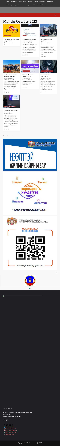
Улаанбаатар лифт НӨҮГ (9, 42)
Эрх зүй (36, 1)
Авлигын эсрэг (50, 1)
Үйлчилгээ (30, 1)
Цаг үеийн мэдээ (44, 35)
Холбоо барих (10, 4)
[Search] (55, 15)
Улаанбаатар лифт (27, 78)
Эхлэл (7, 1)
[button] (59, 273)
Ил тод (20, 1)
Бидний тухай (14, 1)
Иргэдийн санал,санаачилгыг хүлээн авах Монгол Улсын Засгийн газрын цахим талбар (34, 4)
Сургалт (24, 35)
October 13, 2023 (8, 79)
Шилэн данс (42, 1)
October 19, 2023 (27, 42)
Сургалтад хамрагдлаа (29, 39)
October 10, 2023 (27, 79)
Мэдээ (24, 1)
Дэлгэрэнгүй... (25, 54)
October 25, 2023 (8, 44)
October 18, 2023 (45, 44)
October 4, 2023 (45, 79)
